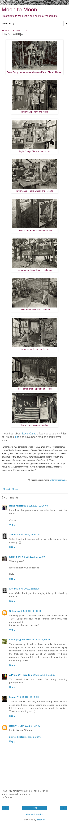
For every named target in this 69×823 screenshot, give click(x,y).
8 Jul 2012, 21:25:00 (37, 505)
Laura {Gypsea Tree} (20, 639)
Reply (12, 524)
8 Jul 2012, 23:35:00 (29, 588)
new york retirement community (25, 737)
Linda (12, 697)
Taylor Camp (29, 433)
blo (16, 437)
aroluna (13, 534)
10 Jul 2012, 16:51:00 (44, 675)
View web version (34, 814)
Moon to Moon (19, 9)
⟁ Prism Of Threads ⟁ (20, 675)
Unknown (14, 611)
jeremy (13, 725)
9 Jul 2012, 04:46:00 (42, 639)
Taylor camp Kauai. (57, 480)
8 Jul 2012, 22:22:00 (29, 534)
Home (34, 808)
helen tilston (16, 556)
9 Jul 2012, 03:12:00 (31, 611)
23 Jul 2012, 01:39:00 (28, 697)
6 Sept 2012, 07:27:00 (28, 725)
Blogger (40, 819)
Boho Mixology (17, 505)
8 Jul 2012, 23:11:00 (34, 556)
